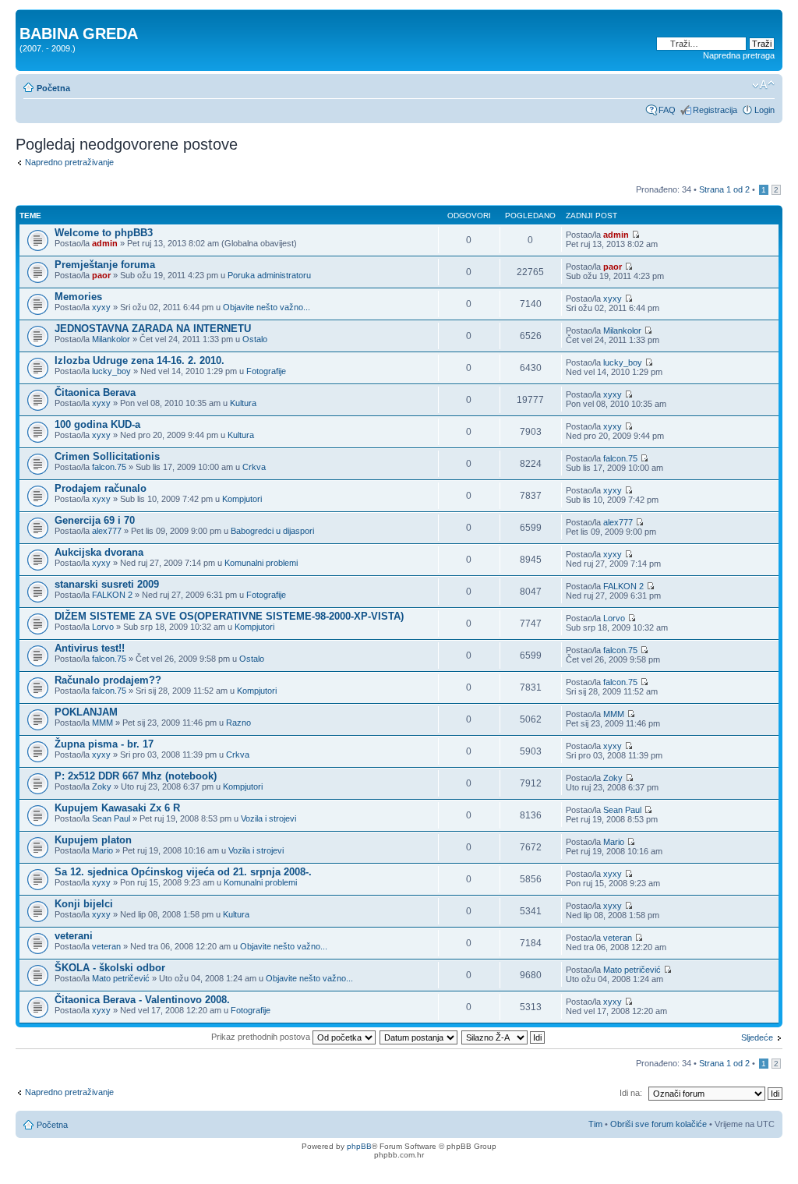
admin (105, 243)
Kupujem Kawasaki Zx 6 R (117, 808)
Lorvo (103, 626)
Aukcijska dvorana (99, 552)
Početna (53, 88)
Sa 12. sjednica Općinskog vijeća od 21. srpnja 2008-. (183, 872)
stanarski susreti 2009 (107, 584)
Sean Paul (111, 818)
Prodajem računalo (101, 488)
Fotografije (266, 371)
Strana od (724, 189)
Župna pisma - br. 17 (104, 744)
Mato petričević (121, 978)
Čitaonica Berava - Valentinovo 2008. (142, 1000)
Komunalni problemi (261, 562)
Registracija (715, 110)
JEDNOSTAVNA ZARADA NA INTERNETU (153, 328)
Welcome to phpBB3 (104, 233)
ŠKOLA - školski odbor (110, 968)
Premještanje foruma (105, 264)
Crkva (254, 467)
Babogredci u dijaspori (272, 530)
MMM (102, 722)
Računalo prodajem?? (108, 680)
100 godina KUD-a (97, 424)
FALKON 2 (112, 594)
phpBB (359, 1146)
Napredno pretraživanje (69, 162)
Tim (595, 1124)
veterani (74, 936)
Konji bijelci (84, 904)
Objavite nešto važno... (266, 307)
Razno (238, 722)
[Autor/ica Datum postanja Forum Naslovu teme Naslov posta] (419, 1036)
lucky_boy (111, 371)
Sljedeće (757, 1037)
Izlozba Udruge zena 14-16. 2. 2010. (139, 360)
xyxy (101, 307)
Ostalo (254, 339)
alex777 (107, 530)
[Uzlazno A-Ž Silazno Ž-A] (503, 1036)
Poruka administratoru (269, 275)
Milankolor (111, 339)
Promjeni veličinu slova (763, 85)
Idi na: (631, 1092)
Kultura (243, 403)
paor (101, 275)
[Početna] (28, 17)
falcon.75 (109, 467)
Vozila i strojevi (268, 818)
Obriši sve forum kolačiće (658, 1124)
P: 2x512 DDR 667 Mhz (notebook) (136, 776)
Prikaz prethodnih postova (261, 1036)
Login (764, 110)
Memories (78, 296)
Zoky (101, 786)
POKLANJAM (86, 712)
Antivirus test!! (90, 648)
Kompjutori (242, 499)
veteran (106, 946)
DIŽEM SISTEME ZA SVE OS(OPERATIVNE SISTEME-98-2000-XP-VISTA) (229, 616)
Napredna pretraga (739, 55)
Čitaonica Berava (95, 392)
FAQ (667, 110)
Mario (102, 850)
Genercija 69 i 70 (95, 520)
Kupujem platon (93, 840)
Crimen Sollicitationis (107, 456)
